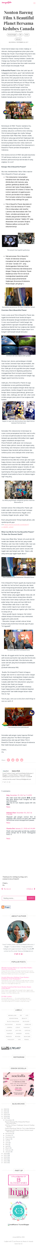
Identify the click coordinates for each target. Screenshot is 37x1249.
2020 (5, 1113)
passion (9, 1036)
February (8, 1150)
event (18, 1027)
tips (19, 1039)
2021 (5, 1111)
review (26, 34)
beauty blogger (12, 34)
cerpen (9, 1027)
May (6, 1144)
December (8, 1120)
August (8, 1139)
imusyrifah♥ (7, 2)
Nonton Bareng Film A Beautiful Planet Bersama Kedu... (17, 1122)
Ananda (31, 1241)
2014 (5, 1157)
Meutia (25, 1241)
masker (19, 1033)
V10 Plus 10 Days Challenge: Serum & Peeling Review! (19, 1125)
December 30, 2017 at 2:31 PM (19, 813)
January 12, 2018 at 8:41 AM (25, 828)
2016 (5, 1153)
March (7, 1148)
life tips (18, 1030)
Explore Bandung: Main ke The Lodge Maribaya (20, 1128)
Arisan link (12, 1015)
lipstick (27, 1030)
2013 (5, 1159)
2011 (5, 1162)
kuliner (9, 1030)
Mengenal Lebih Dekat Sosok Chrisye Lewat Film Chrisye (19, 1131)
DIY (21, 1015)
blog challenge (13, 1021)
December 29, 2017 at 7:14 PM (21, 795)
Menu (34, 1)
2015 (5, 1155)
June (7, 1142)
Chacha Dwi (10, 828)
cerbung (28, 1024)
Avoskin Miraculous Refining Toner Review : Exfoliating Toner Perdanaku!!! (15, 978)
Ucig (7, 795)
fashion (27, 1027)
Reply (8, 807)
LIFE (27, 1015)
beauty (24, 1018)
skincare (18, 39)
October (8, 1135)
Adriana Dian (11, 813)
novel (27, 1033)
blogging (9, 1024)
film (21, 34)
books (18, 1024)
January (8, 1151)
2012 (5, 1161)
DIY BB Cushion (6, 996)
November (8, 1133)
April (7, 1146)
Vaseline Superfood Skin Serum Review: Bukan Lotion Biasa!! (16, 987)
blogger (26, 1021)
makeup (10, 1033)
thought (11, 1039)
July (6, 1141)
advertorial (13, 1018)
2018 (5, 1116)
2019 (5, 1114)
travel (26, 1039)
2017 (5, 1118)
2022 (5, 1109)
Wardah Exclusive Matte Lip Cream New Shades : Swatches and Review (17, 968)
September (9, 1137)
